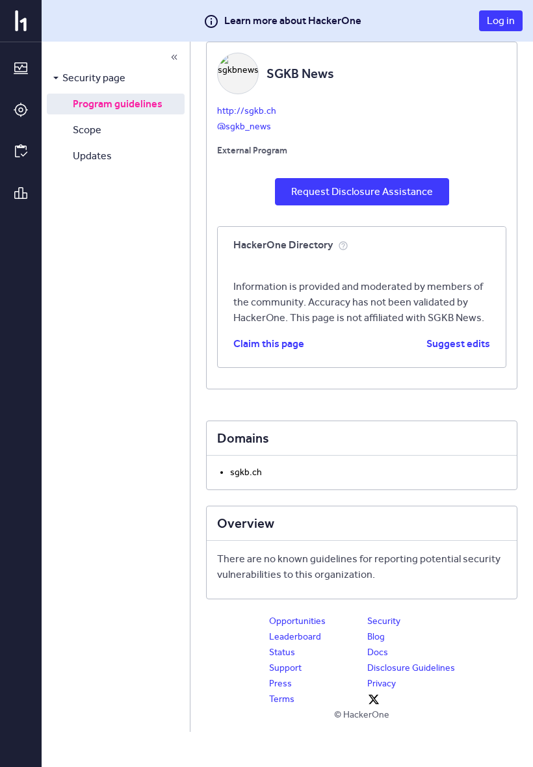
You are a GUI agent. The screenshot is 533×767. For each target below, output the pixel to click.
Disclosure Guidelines (411, 667)
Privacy (381, 683)
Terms (281, 699)
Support (285, 667)
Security (383, 621)
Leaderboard (295, 636)
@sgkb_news (244, 126)
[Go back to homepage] (20, 20)
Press (280, 683)
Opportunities (297, 621)
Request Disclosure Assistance (362, 191)
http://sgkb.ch (246, 110)
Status (282, 652)
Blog (376, 636)
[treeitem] (116, 78)
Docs (377, 652)
